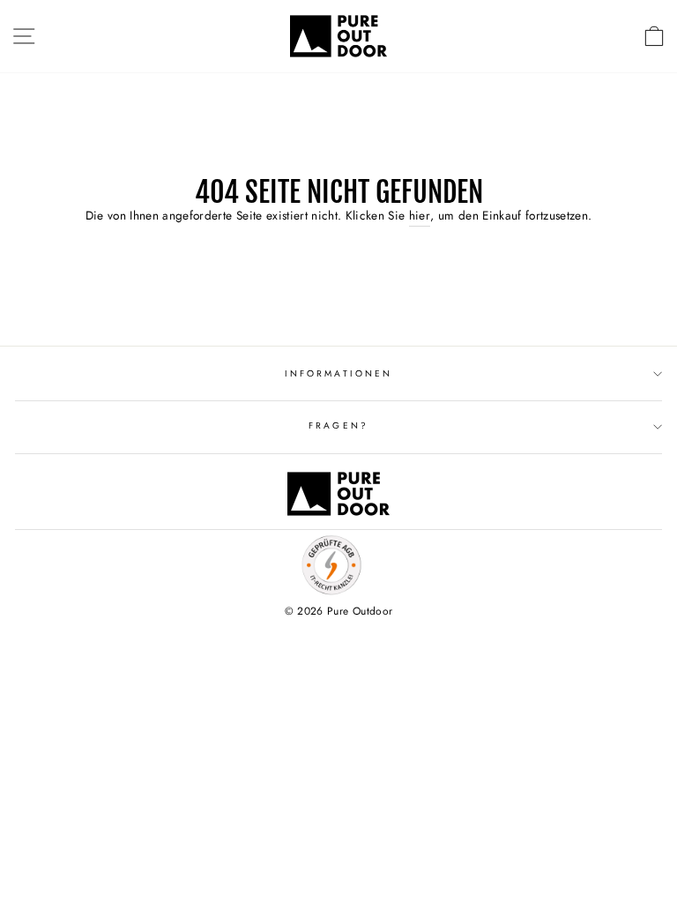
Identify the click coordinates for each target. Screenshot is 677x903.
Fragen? (338, 425)
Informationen (338, 373)
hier (419, 215)
